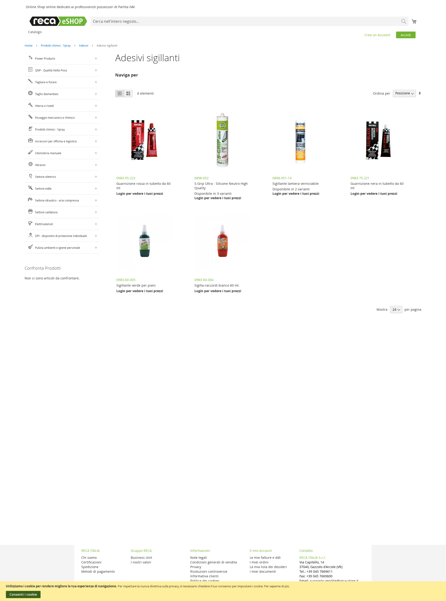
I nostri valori (141, 562)
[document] (223, 591)
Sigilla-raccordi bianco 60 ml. (216, 285)
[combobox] (250, 21)
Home (29, 45)
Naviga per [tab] (126, 75)
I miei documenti (263, 571)
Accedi (406, 35)
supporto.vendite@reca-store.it (334, 581)
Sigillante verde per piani (136, 285)
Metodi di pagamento (98, 571)
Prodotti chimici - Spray (56, 45)
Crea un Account (377, 35)
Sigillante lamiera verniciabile (295, 183)
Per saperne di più (276, 586)
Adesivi (84, 45)
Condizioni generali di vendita (213, 562)
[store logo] (58, 21)
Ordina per (381, 93)
